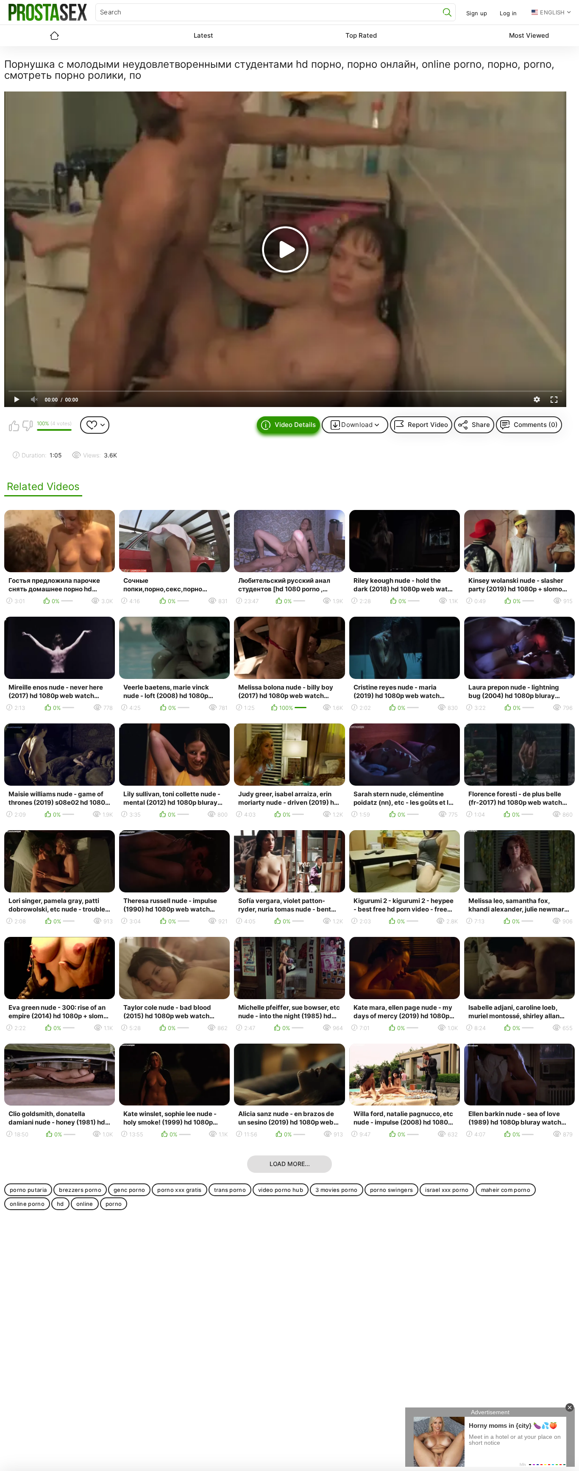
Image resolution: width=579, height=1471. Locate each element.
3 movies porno (336, 1189)
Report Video (428, 425)
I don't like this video (27, 425)
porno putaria (28, 1189)
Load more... (290, 1163)
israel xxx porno (446, 1189)
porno (114, 1203)
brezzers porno (80, 1189)
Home (54, 35)
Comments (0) (536, 425)
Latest (203, 35)
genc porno (129, 1189)
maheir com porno (505, 1189)
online (84, 1203)
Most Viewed (529, 35)
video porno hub (280, 1189)
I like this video (13, 425)
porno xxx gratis (179, 1189)
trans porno (230, 1189)
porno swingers (391, 1189)
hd (60, 1203)
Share (481, 425)
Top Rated (361, 35)
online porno (27, 1203)
